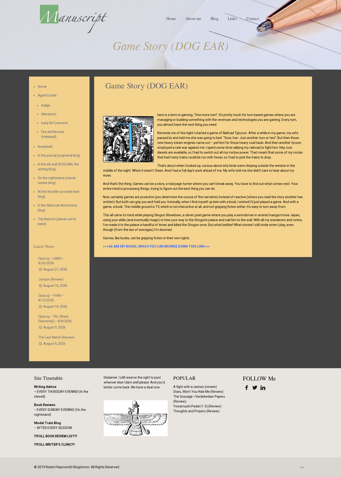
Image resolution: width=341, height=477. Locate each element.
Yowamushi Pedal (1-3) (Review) (197, 406)
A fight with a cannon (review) (195, 387)
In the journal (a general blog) (59, 155)
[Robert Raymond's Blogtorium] (73, 18)
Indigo (45, 105)
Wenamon (48, 114)
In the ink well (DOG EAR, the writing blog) (58, 166)
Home (42, 86)
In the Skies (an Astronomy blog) (57, 207)
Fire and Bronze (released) (52, 134)
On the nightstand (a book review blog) (57, 180)
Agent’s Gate (47, 95)
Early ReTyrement (54, 123)
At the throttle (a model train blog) (59, 194)
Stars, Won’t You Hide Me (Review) (198, 391)
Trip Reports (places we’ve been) (57, 221)
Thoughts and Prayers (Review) (196, 411)
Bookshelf (45, 146)
